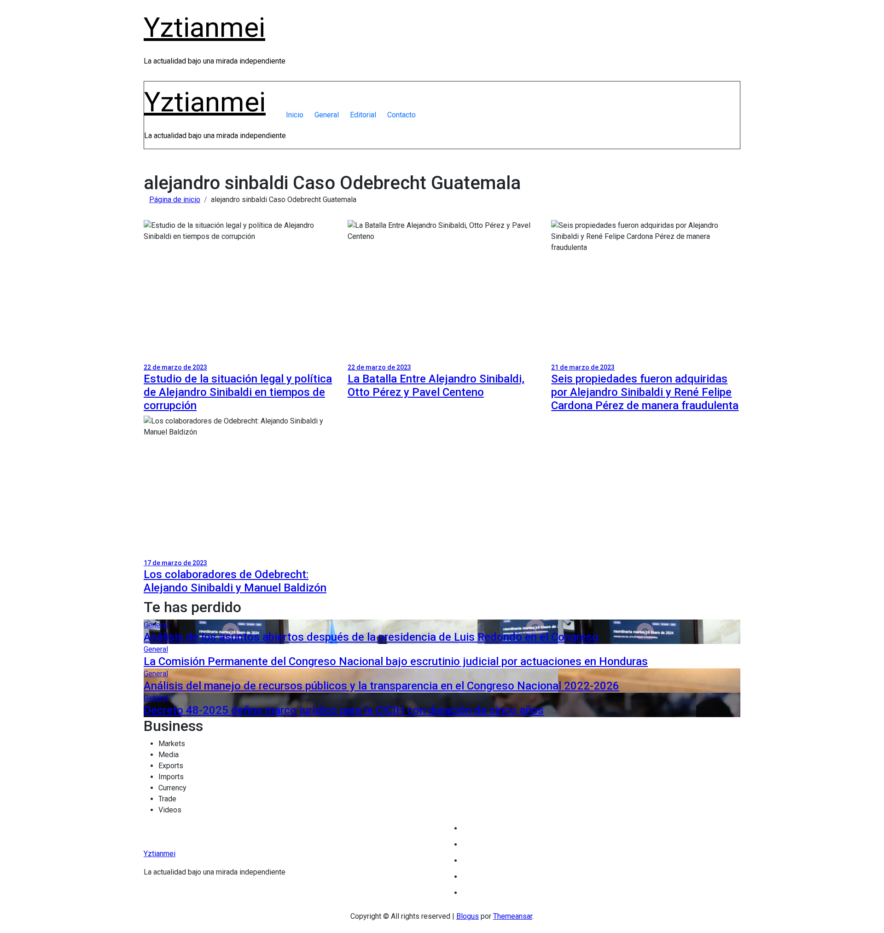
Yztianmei (204, 27)
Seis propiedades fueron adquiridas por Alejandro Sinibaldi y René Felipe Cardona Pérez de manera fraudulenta (645, 392)
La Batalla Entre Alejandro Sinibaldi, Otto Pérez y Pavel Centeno (436, 385)
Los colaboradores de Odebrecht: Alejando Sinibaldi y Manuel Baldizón (235, 581)
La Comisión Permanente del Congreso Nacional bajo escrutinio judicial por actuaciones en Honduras (396, 661)
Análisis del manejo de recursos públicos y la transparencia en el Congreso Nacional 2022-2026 (381, 685)
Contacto (401, 114)
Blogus (467, 916)
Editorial (363, 114)
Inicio (294, 114)
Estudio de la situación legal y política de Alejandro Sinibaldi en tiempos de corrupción (238, 392)
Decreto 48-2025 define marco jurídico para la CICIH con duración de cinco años (344, 710)
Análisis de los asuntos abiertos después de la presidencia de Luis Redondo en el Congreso (371, 637)
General (326, 114)
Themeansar (512, 916)
